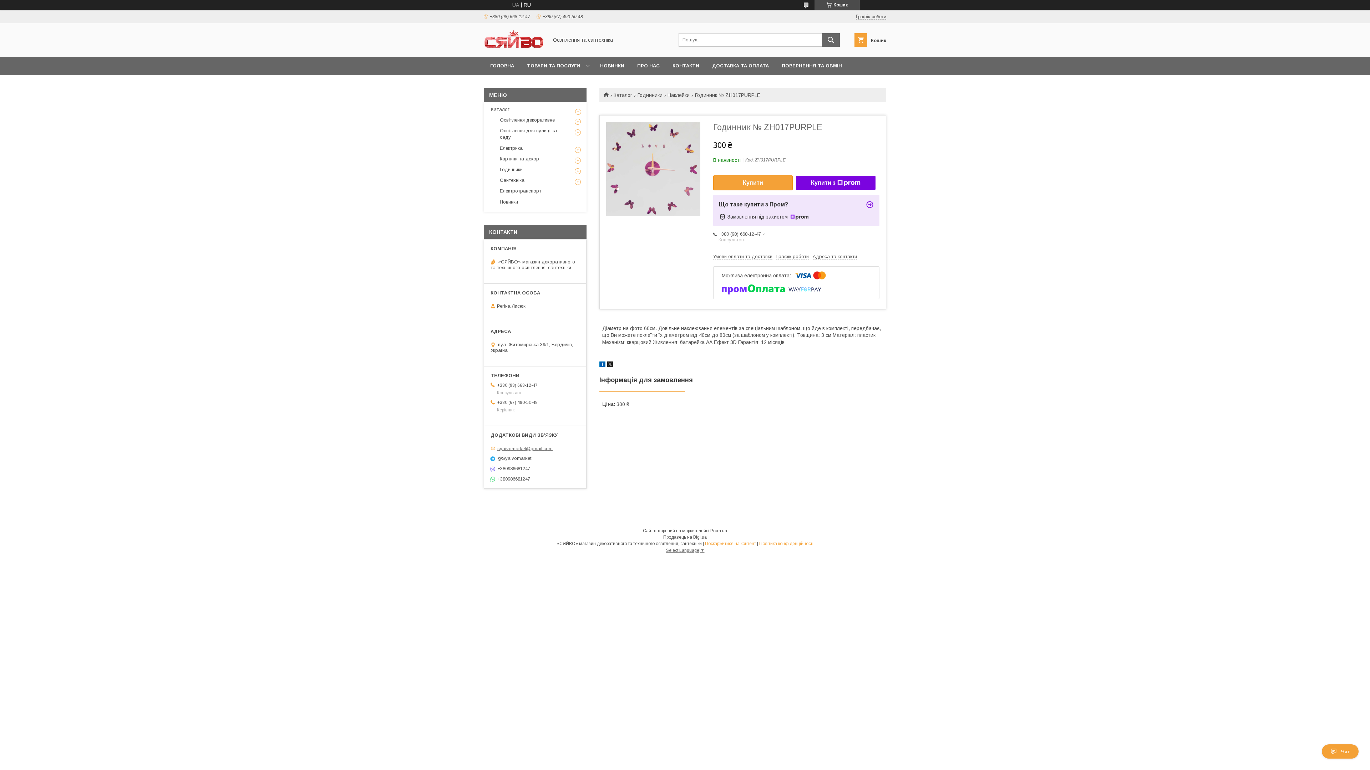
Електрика (511, 148)
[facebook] (602, 365)
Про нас (648, 65)
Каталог (623, 95)
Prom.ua (718, 530)
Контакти (686, 65)
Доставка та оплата (740, 65)
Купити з (823, 183)
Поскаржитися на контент (730, 543)
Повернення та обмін (812, 65)
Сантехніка (512, 180)
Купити (753, 183)
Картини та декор (519, 158)
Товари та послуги (553, 65)
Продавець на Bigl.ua (685, 537)
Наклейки (679, 95)
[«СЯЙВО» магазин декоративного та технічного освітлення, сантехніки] (514, 47)
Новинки (612, 65)
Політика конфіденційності (786, 543)
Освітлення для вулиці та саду (528, 134)
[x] (610, 365)
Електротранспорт (520, 191)
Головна (502, 65)
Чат (1345, 751)
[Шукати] (831, 40)
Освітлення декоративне (527, 120)
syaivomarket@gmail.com (525, 448)
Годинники (650, 95)
